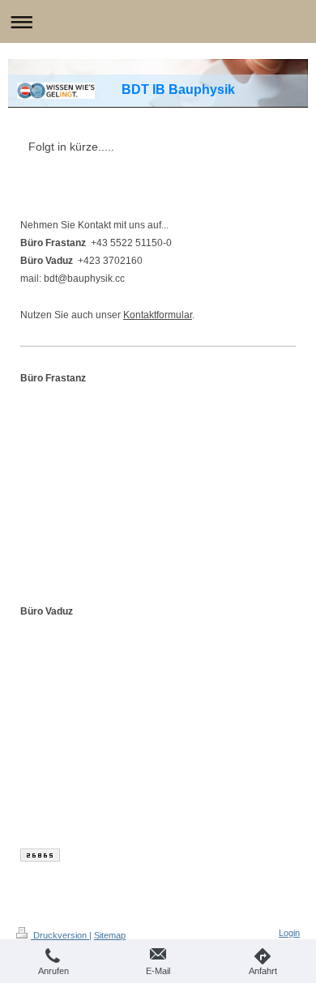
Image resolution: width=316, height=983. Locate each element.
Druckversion (60, 935)
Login (289, 933)
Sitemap (110, 935)
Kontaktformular (157, 315)
